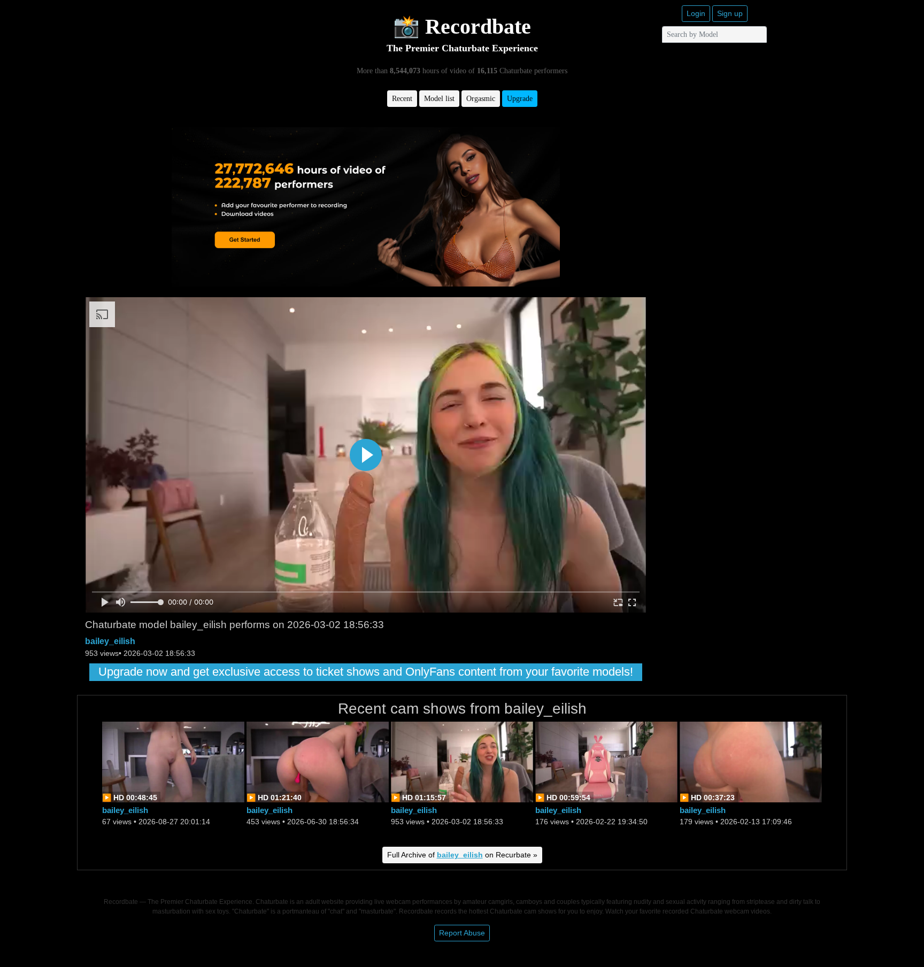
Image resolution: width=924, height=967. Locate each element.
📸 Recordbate (462, 26)
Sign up (730, 13)
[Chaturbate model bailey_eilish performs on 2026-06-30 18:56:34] (318, 760)
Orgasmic (480, 99)
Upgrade (520, 99)
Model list (439, 99)
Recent (402, 99)
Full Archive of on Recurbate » (462, 854)
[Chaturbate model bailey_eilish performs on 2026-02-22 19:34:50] (606, 760)
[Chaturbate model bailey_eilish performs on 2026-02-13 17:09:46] (751, 760)
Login (696, 13)
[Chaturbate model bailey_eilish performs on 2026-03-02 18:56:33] (462, 760)
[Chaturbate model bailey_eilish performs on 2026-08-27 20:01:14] (173, 760)
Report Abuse (462, 933)
